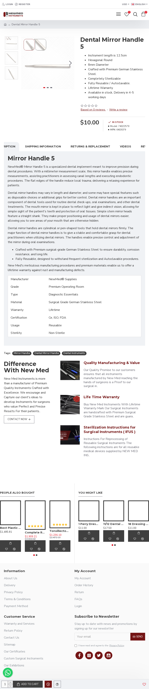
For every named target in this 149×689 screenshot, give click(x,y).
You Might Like (90, 492)
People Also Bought (17, 492)
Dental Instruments (74, 353)
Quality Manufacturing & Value (112, 363)
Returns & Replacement (90, 146)
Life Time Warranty (102, 397)
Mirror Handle (22, 353)
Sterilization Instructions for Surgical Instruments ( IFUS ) (110, 429)
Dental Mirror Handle (47, 353)
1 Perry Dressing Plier (88, 524)
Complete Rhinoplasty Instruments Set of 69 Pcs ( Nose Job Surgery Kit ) (35, 532)
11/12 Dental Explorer (113, 524)
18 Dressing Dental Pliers (138, 524)
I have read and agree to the (101, 645)
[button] (25, 63)
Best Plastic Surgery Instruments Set (10, 528)
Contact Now (17, 419)
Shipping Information (43, 146)
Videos (125, 146)
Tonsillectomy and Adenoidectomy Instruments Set (59, 531)
